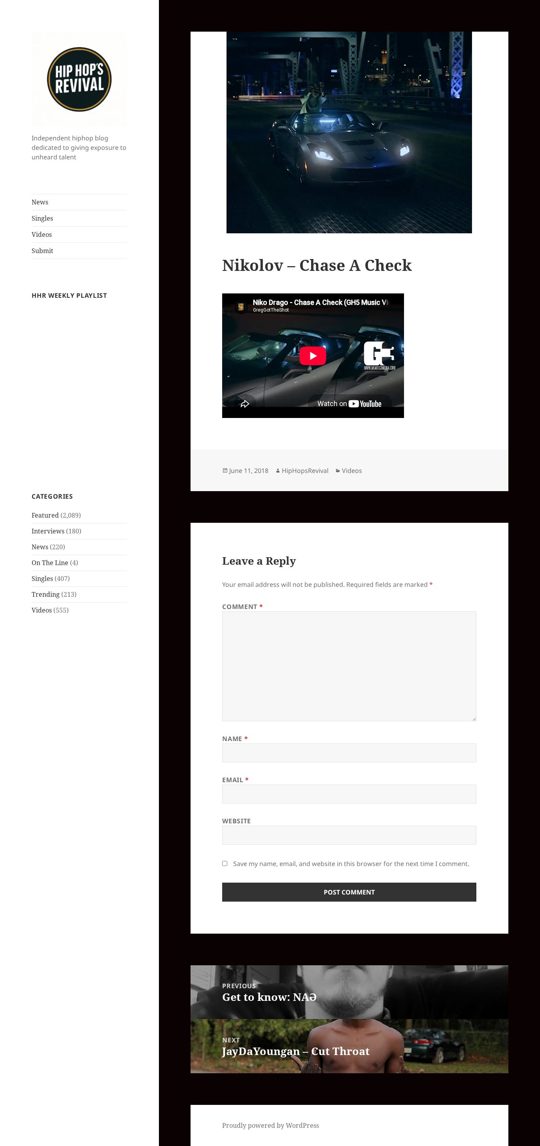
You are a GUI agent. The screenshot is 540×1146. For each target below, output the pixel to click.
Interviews (48, 531)
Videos (42, 234)
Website (236, 821)
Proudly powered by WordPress (270, 1125)
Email (235, 779)
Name (235, 738)
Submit (42, 250)
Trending (46, 594)
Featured (45, 515)
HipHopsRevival (305, 470)
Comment (242, 606)
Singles (42, 218)
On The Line (50, 562)
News (40, 202)
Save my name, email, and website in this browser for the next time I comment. (351, 863)
